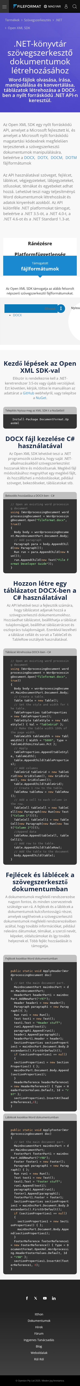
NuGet (41, 397)
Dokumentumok (39, 1321)
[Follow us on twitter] (36, 1298)
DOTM (71, 157)
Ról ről (39, 1359)
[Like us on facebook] (27, 1298)
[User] (66, 6)
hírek (39, 1327)
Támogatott (40, 266)
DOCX (29, 157)
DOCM (56, 157)
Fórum (39, 1333)
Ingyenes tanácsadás (39, 1340)
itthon (39, 1314)
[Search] (74, 6)
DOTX (43, 157)
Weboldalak (39, 1353)
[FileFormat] (28, 6)
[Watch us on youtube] (45, 1298)
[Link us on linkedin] (54, 1298)
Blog (39, 1346)
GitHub (28, 393)
